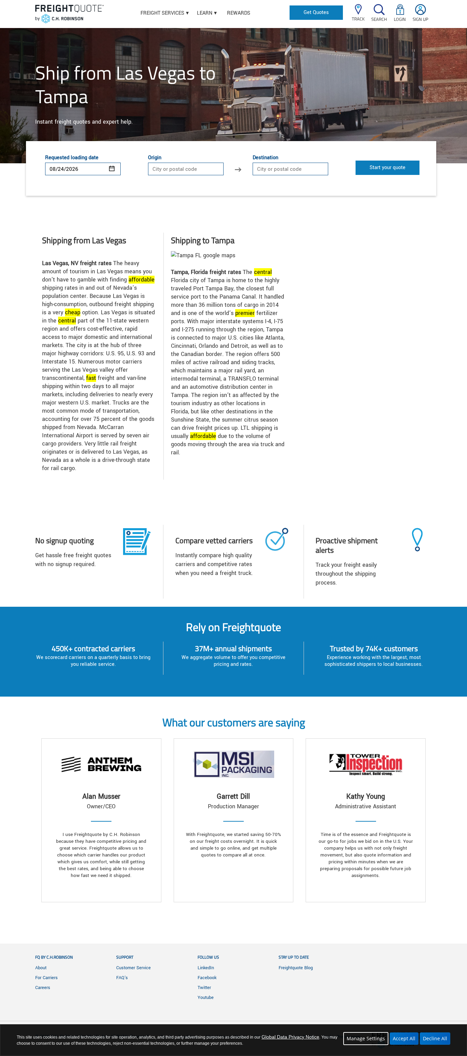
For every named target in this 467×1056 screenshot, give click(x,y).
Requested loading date (71, 158)
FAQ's (122, 978)
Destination (265, 158)
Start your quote (387, 167)
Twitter (204, 988)
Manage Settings (366, 1038)
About (40, 968)
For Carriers (46, 978)
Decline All (435, 1038)
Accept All (404, 1038)
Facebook (207, 978)
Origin (154, 158)
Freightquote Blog (296, 968)
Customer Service (133, 968)
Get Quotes (316, 12)
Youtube (206, 998)
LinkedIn (206, 968)
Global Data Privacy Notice (290, 1037)
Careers (42, 988)
